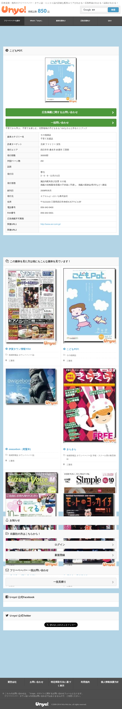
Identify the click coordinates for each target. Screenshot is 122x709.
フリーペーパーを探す (12, 21)
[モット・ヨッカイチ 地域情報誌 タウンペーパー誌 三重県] (90, 501)
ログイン (60, 544)
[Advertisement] (61, 36)
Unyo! (14, 10)
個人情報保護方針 (110, 682)
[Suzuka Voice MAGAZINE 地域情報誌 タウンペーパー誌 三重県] (32, 480)
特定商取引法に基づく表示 (61, 684)
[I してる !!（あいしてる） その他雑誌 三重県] (32, 501)
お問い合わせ (36, 682)
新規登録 (60, 555)
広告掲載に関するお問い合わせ (60, 112)
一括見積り (59, 582)
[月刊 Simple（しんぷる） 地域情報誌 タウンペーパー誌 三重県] (90, 480)
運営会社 (12, 682)
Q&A (110, 21)
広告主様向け (85, 21)
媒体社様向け (61, 21)
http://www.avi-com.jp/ (51, 224)
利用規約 (85, 682)
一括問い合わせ (60, 122)
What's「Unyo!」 (36, 21)
